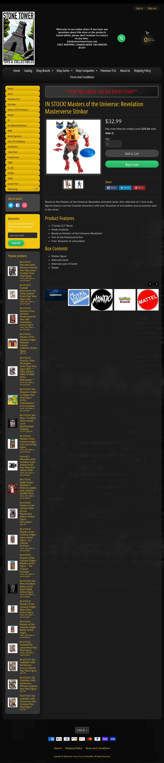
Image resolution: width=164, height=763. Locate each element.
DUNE (10, 178)
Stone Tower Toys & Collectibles (81, 756)
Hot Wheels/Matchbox (17, 125)
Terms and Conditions (98, 748)
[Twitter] (11, 205)
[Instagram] (24, 205)
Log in (139, 8)
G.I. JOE (11, 167)
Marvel (10, 114)
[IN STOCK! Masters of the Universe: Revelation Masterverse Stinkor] (68, 184)
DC (9, 120)
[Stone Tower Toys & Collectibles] (19, 38)
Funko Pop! (12, 151)
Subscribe (16, 243)
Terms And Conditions (82, 77)
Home (16, 70)
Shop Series (65, 71)
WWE (10, 130)
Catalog (28, 70)
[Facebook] (17, 205)
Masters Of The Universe (18, 109)
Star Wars (12, 104)
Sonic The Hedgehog (16, 141)
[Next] (156, 284)
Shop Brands (45, 71)
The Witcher (13, 146)
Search (10, 88)
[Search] (121, 38)
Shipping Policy (142, 70)
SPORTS (11, 173)
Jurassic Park (13, 183)
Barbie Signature (15, 136)
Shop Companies (87, 71)
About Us (125, 70)
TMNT (10, 162)
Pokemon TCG (108, 70)
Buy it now (132, 164)
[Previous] (150, 284)
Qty (107, 138)
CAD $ (80, 730)
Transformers (13, 157)
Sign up (152, 8)
